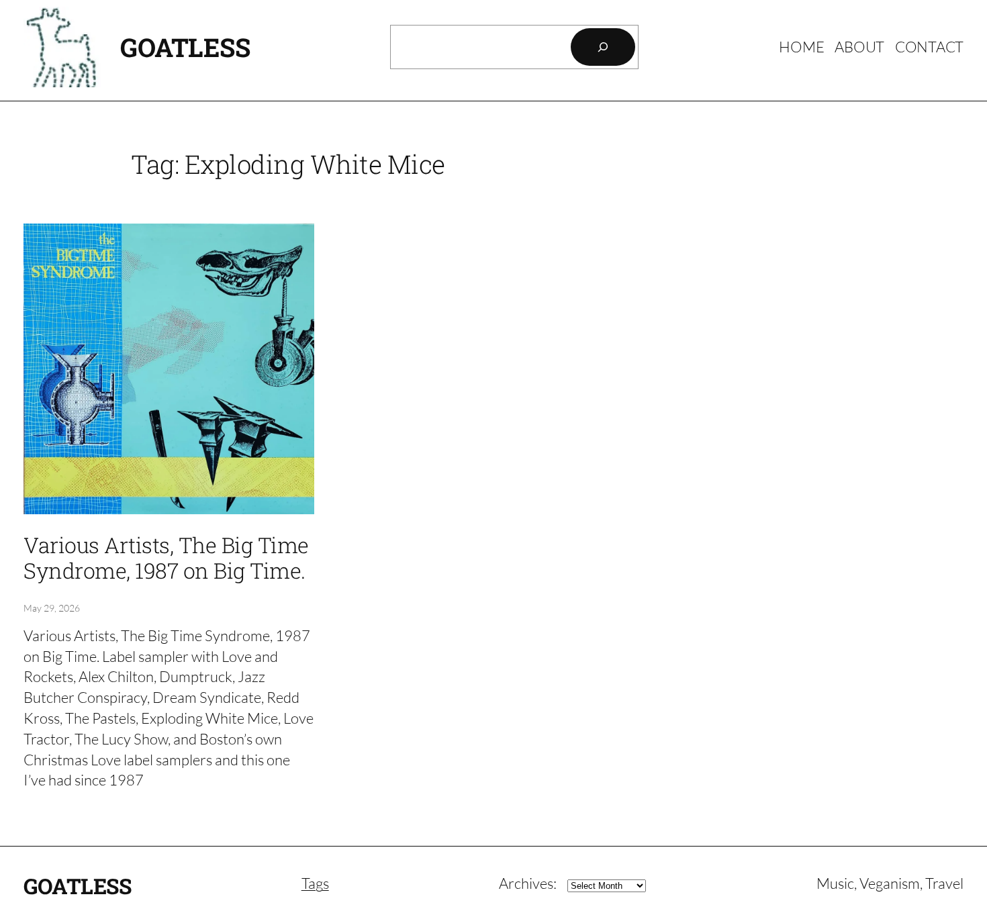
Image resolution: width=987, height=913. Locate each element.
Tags (315, 883)
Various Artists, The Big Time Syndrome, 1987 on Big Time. (166, 558)
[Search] (603, 47)
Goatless (185, 47)
